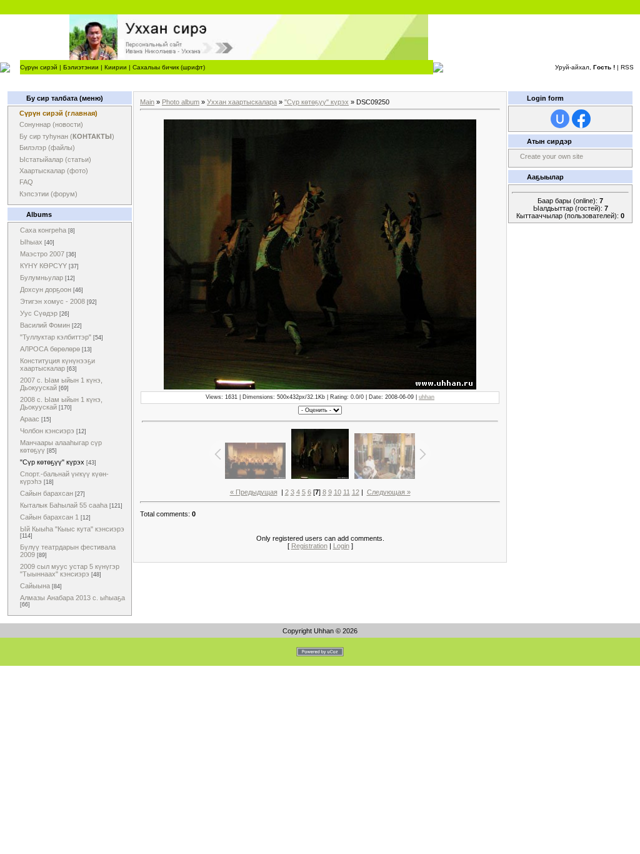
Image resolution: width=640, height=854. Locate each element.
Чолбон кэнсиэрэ (47, 431)
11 (346, 492)
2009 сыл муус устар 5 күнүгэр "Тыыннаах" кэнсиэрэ (69, 570)
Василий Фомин (45, 325)
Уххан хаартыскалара (242, 102)
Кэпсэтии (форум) (48, 194)
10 (337, 492)
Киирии (115, 67)
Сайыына (35, 586)
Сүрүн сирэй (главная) (58, 113)
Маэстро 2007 (42, 254)
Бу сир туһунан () (66, 136)
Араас (29, 419)
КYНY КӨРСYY (43, 265)
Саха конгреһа (43, 230)
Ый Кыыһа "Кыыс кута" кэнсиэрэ (72, 529)
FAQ (26, 182)
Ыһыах (31, 242)
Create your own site (551, 156)
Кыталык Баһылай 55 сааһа (64, 505)
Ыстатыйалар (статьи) (55, 159)
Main (147, 102)
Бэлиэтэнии (81, 67)
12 (355, 492)
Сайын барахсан (46, 493)
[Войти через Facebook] (581, 118)
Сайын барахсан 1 (49, 517)
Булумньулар (41, 277)
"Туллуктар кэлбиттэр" (55, 337)
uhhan (426, 397)
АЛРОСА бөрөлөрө (50, 349)
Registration (309, 546)
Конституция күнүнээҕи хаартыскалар (57, 364)
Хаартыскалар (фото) (53, 170)
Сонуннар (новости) (51, 124)
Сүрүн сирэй (39, 67)
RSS (627, 67)
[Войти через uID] (560, 118)
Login (341, 546)
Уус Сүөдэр (39, 313)
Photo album (180, 102)
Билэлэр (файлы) (47, 147)
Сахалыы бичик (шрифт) (168, 67)
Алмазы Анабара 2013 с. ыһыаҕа (72, 597)
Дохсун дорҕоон (45, 289)
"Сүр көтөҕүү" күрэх (52, 462)
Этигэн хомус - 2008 (52, 301)
